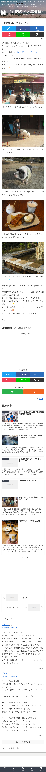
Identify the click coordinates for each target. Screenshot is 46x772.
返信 (41, 668)
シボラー (5, 625)
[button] (42, 409)
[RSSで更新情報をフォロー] (33, 391)
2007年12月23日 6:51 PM (10, 627)
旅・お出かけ (8, 328)
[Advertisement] (23, 350)
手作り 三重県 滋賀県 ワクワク (24, 328)
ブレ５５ (5, 673)
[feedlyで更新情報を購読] (12, 391)
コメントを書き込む (23, 742)
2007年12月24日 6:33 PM (10, 676)
